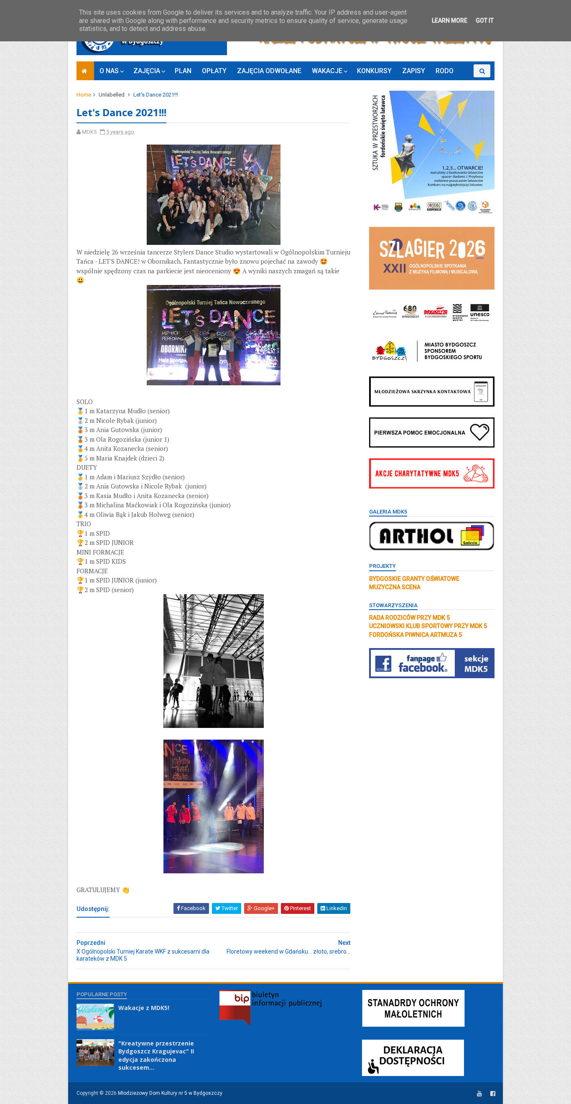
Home (83, 95)
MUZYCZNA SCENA (395, 587)
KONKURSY (374, 71)
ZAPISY (413, 71)
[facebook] (492, 1093)
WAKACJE (327, 71)
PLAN (183, 71)
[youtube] (479, 1093)
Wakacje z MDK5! (143, 1008)
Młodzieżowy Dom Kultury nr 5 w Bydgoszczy (170, 1093)
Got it (485, 20)
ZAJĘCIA (146, 71)
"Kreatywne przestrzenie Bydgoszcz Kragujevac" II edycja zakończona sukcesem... (156, 1055)
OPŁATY (214, 71)
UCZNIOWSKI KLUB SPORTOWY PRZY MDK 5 (428, 626)
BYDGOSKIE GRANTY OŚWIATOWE (414, 578)
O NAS (109, 71)
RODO (445, 71)
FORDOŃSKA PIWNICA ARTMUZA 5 (415, 634)
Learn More (449, 20)
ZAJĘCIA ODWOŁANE (269, 71)
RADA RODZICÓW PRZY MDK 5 (409, 617)
